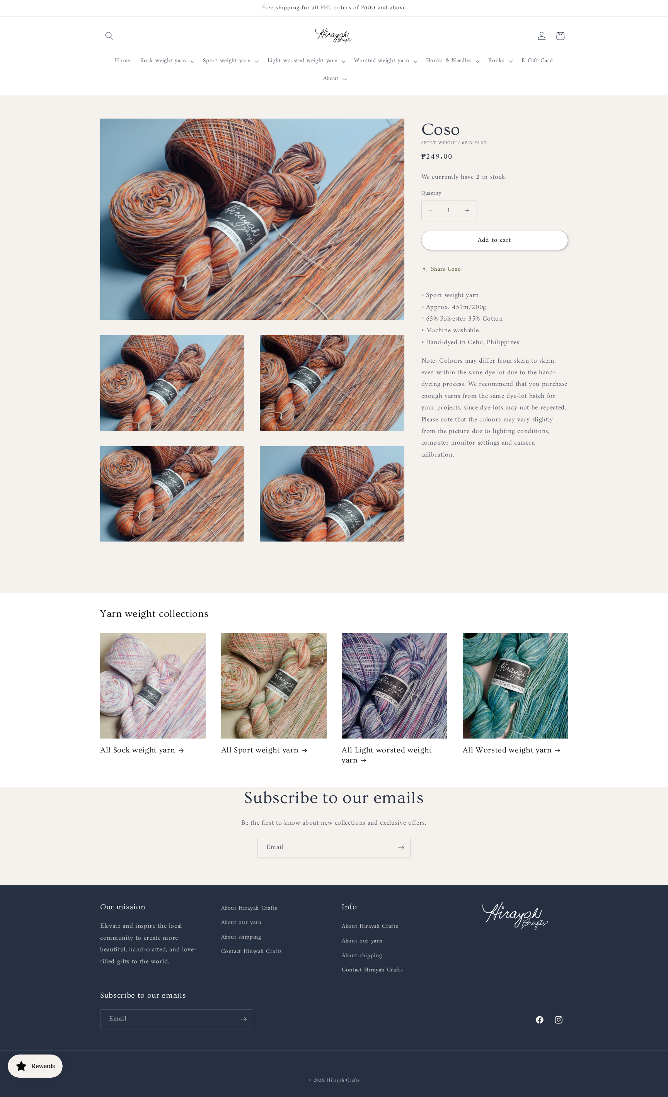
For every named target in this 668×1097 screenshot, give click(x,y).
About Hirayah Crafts (249, 908)
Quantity (431, 194)
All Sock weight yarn (137, 750)
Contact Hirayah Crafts (252, 952)
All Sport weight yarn (260, 750)
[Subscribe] (401, 848)
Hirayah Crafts (343, 1080)
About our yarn (241, 923)
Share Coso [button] (446, 269)
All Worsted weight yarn (507, 750)
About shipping (241, 937)
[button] (109, 36)
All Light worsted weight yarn (387, 755)
